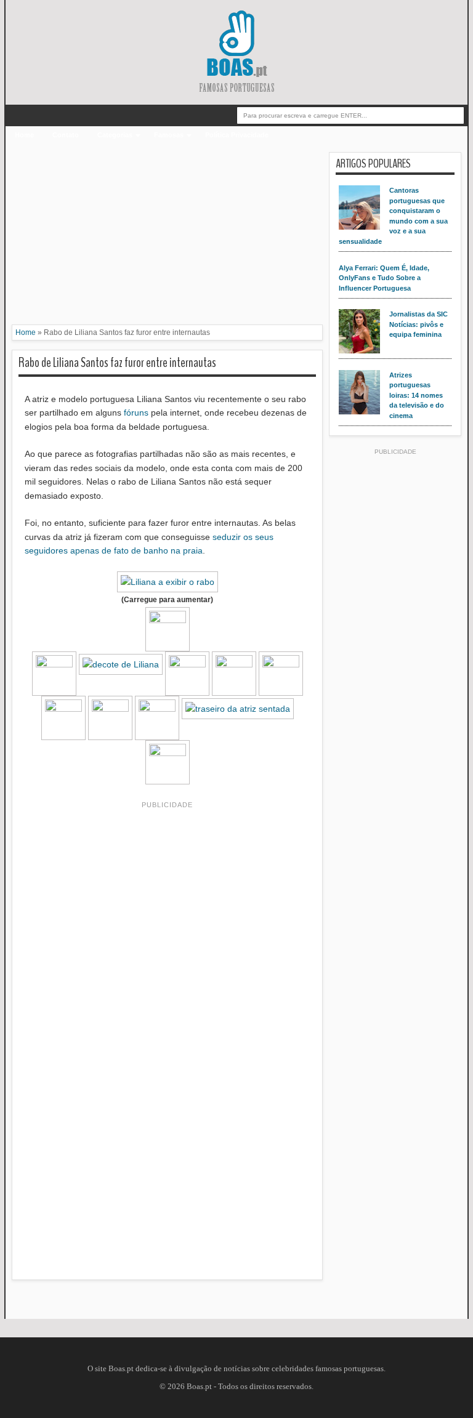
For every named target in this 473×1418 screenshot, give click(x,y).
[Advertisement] (167, 238)
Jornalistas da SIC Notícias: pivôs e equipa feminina (418, 324)
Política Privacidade (237, 135)
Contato (65, 135)
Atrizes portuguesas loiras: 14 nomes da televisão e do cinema (416, 395)
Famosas (169, 135)
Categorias (114, 135)
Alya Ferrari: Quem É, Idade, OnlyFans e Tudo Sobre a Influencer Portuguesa (384, 278)
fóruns (136, 412)
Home (24, 135)
